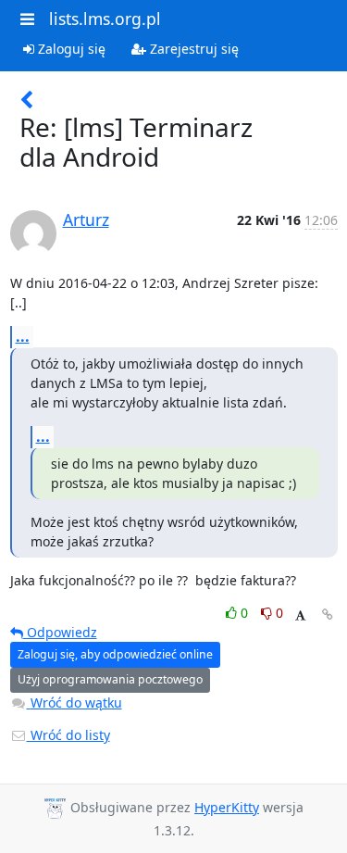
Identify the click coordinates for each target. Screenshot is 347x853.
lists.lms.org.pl (105, 18)
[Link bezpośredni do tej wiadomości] (327, 614)
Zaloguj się (69, 48)
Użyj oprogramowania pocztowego (110, 679)
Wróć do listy (68, 735)
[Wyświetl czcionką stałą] (300, 615)
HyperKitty (226, 807)
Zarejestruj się (192, 48)
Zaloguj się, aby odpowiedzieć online (115, 654)
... (23, 336)
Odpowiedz (60, 632)
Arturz (86, 219)
